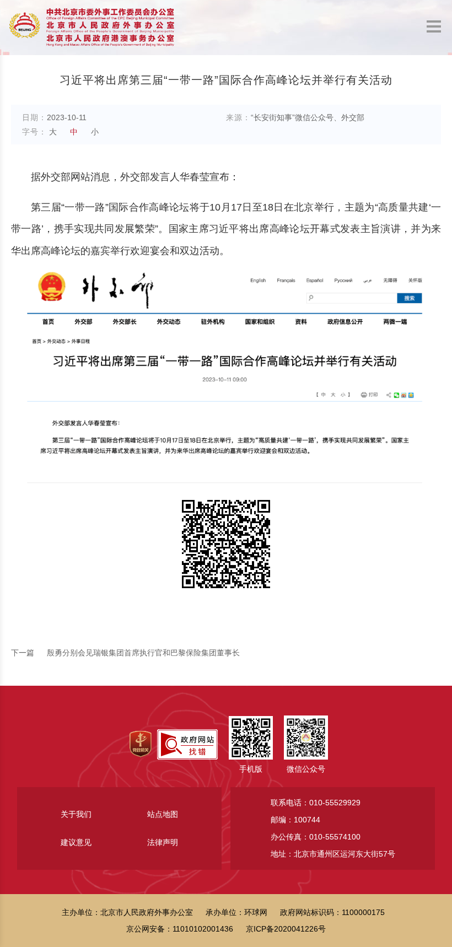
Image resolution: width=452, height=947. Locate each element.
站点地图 (162, 814)
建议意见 (76, 842)
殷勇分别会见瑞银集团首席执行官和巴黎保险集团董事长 (125, 652)
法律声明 (162, 842)
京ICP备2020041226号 (286, 928)
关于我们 (76, 814)
